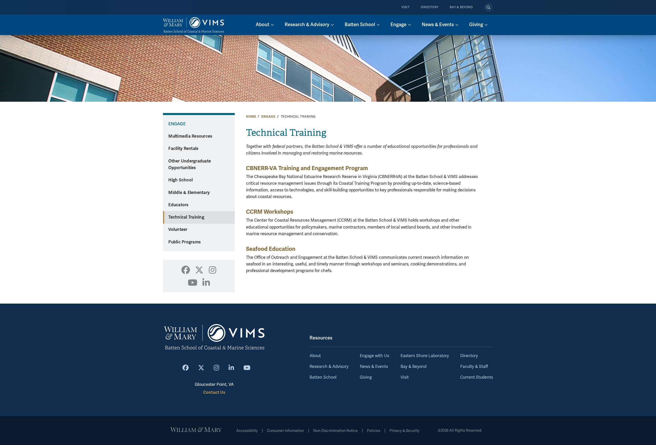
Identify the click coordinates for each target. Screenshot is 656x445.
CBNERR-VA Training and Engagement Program (307, 168)
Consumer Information (285, 431)
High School (180, 180)
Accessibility (247, 431)
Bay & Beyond (461, 7)
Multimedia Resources (190, 136)
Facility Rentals (183, 148)
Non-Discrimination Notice (335, 431)
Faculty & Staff (474, 366)
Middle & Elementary (189, 192)
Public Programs (184, 242)
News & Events (374, 366)
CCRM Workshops (269, 211)
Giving (366, 377)
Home (251, 117)
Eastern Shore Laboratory (425, 355)
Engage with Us (374, 355)
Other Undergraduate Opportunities (189, 165)
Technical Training (186, 217)
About (315, 355)
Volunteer (177, 229)
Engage (268, 117)
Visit (405, 7)
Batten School (323, 377)
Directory (429, 7)
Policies (373, 431)
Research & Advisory (329, 366)
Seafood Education (270, 248)
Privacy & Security (404, 431)
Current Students (476, 377)
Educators (178, 205)
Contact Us (214, 392)
